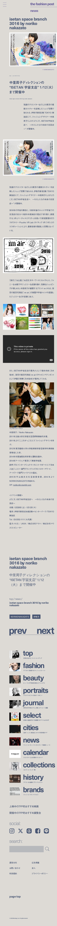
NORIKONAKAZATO (20, 616)
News (34, 10)
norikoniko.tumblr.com (22, 485)
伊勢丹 (36, 616)
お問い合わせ (14, 868)
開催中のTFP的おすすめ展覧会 (25, 812)
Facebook (37, 830)
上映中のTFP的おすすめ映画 (24, 806)
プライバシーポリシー (40, 873)
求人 (34, 868)
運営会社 (13, 862)
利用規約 (13, 873)
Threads (29, 830)
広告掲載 (35, 862)
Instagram (11, 830)
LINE (46, 830)
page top (15, 896)
